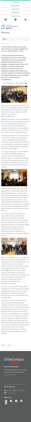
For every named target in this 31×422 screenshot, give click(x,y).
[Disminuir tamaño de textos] (15, 20)
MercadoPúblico (15, 5)
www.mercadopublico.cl (8, 116)
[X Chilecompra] (16, 401)
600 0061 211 (10, 390)
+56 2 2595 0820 (20, 390)
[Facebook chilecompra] (11, 401)
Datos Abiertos (15, 12)
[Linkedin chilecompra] (21, 401)
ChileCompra (15, 2)
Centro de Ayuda (15, 16)
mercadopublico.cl (6, 79)
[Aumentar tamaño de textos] (5, 20)
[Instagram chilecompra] (6, 401)
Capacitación (15, 9)
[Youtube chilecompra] (6, 403)
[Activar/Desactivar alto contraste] (25, 20)
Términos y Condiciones (10, 374)
